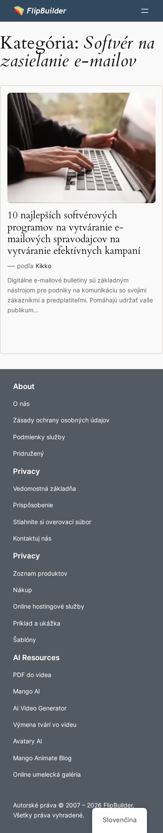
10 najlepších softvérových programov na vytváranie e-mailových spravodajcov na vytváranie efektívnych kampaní (73, 233)
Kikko (43, 265)
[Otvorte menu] (145, 11)
